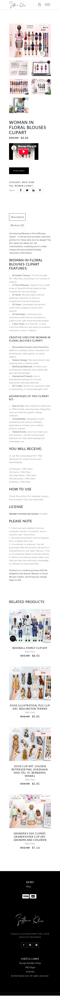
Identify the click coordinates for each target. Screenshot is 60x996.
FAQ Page (30, 967)
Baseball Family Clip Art (30, 648)
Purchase (19, 171)
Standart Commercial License (23, 514)
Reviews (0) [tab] (17, 225)
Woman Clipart (24, 186)
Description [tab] (17, 216)
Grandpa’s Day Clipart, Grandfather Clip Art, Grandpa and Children (30, 836)
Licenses (30, 972)
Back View (28, 182)
